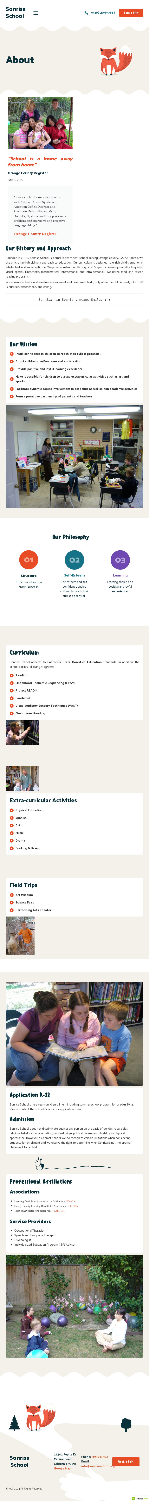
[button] (36, 13)
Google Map (62, 1468)
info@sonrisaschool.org (98, 1466)
